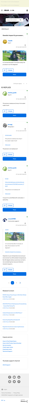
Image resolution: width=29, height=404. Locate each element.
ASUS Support (6, 365)
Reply (14, 74)
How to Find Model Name (9, 341)
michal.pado (8, 135)
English (5, 389)
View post (7, 145)
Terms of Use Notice (6, 393)
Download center (7, 349)
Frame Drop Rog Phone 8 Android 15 (11, 320)
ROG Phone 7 (6, 315)
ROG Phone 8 (6, 321)
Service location (7, 345)
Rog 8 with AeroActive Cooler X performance (13, 326)
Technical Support (7, 351)
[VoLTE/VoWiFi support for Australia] (24, 83)
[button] (5, 70)
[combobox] (14, 20)
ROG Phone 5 (5, 29)
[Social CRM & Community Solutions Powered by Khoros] (24, 401)
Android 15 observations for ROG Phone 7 (12, 313)
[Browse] (2, 10)
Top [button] (4, 400)
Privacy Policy (16, 393)
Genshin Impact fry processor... (13, 252)
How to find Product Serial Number (12, 343)
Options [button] (27, 29)
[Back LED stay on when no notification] (26, 83)
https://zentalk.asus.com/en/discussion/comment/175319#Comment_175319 (14, 184)
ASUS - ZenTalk (9, 10)
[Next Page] (20, 283)
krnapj (6, 178)
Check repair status (8, 347)
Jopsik (6, 229)
